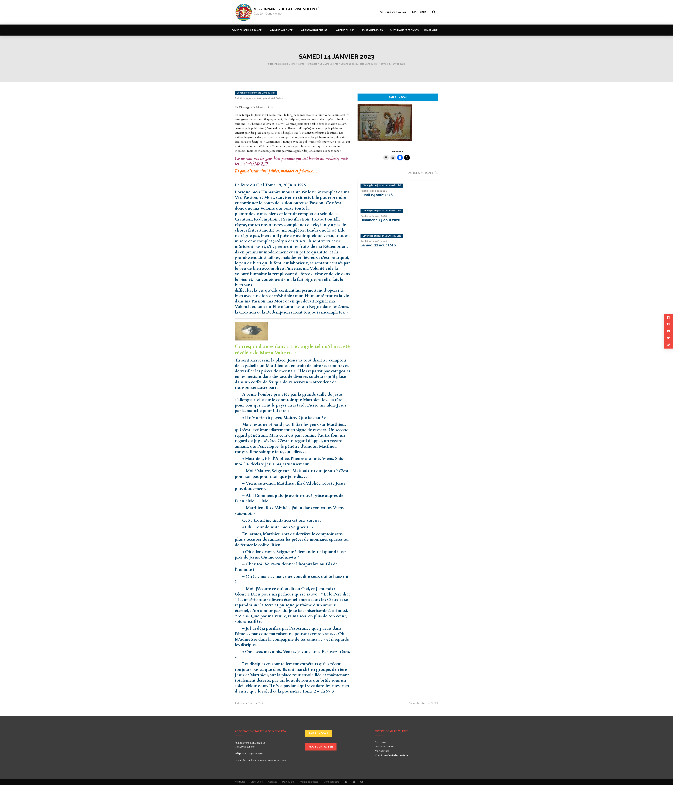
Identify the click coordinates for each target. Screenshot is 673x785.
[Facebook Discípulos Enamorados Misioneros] (354, 782)
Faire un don (398, 97)
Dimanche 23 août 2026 (380, 220)
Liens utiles (257, 781)
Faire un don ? (318, 733)
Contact (272, 781)
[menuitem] (247, 30)
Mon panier (381, 742)
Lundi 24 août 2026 (377, 195)
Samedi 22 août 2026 (378, 245)
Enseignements (372, 30)
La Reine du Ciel (345, 30)
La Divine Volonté (280, 30)
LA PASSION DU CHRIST (314, 30)
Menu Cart (419, 12)
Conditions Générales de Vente (391, 755)
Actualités (240, 781)
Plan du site (288, 781)
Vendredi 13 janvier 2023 (249, 703)
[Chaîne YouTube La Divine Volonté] (362, 782)
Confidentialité (331, 781)
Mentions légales (309, 781)
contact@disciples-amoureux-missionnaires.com (261, 760)
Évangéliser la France (246, 30)
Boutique (430, 30)
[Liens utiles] (668, 345)
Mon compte (382, 751)
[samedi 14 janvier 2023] (385, 122)
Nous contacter (321, 746)
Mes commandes (384, 746)
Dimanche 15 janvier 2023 (423, 703)
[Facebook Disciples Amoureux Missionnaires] (346, 782)
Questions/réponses (404, 30)
